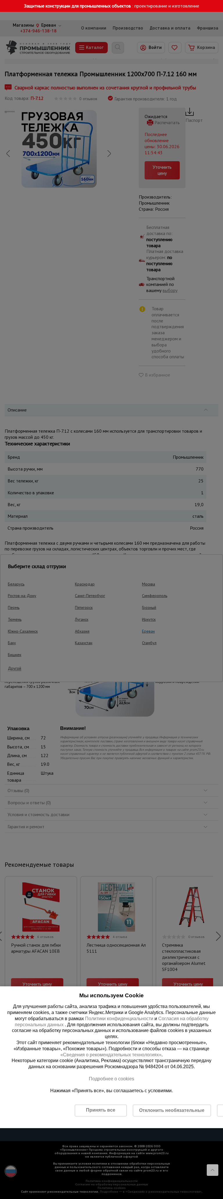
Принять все (100, 1110)
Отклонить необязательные (171, 1110)
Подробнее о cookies (111, 1078)
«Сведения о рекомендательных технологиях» (110, 1054)
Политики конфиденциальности (119, 1018)
